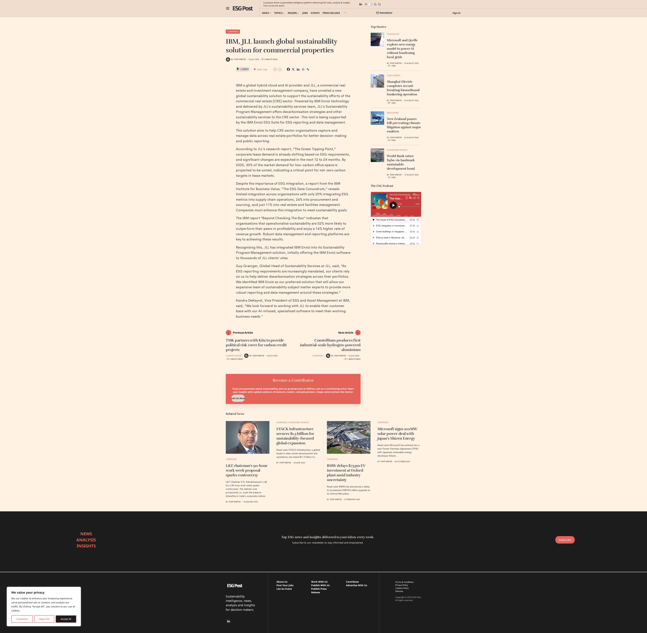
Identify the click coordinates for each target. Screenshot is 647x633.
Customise (22, 619)
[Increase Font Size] (275, 69)
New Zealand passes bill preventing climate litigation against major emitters (404, 125)
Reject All (44, 619)
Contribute (352, 581)
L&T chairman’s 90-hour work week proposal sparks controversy (247, 470)
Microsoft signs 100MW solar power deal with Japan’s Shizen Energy (397, 434)
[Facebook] (288, 69)
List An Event (284, 588)
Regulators (392, 112)
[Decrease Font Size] (280, 69)
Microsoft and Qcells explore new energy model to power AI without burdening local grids (402, 48)
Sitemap (399, 591)
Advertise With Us (356, 585)
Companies (232, 31)
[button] (228, 8)
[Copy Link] (308, 69)
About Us (281, 581)
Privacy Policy (401, 585)
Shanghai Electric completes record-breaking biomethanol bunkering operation (403, 88)
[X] (293, 69)
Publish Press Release (319, 590)
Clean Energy (393, 75)
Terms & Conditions (404, 582)
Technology (393, 34)
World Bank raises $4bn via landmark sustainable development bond (401, 162)
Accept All (66, 619)
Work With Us (319, 581)
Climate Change (233, 355)
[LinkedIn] (360, 4)
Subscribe (565, 540)
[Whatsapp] (303, 69)
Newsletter (386, 12)
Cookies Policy (402, 588)
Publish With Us (320, 585)
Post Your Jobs (285, 585)
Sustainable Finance (397, 150)
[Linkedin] (298, 69)
